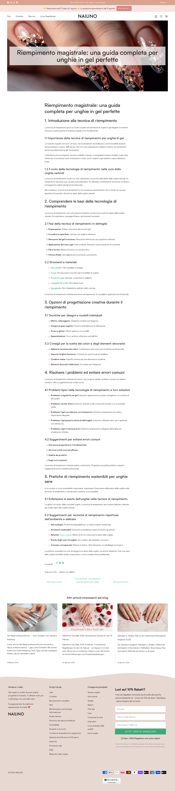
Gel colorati (92, 696)
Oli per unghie (65, 535)
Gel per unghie (94, 692)
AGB (51, 750)
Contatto (53, 696)
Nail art (90, 705)
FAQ (51, 705)
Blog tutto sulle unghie (58, 754)
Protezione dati (55, 746)
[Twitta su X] (57, 563)
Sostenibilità (54, 725)
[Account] (155, 16)
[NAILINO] (87, 16)
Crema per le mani (95, 717)
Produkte (19, 16)
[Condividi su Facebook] (60, 563)
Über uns (31, 16)
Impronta (53, 741)
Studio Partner (55, 716)
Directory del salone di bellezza (62, 720)
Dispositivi (92, 721)
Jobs (51, 692)
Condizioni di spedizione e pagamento (65, 733)
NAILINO (19, 772)
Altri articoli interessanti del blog (87, 597)
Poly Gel (91, 709)
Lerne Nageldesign (48, 16)
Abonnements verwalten (59, 701)
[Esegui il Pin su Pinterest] (63, 563)
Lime (90, 713)
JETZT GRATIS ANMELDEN (140, 731)
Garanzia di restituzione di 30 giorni (64, 737)
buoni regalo (93, 733)
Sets (9, 16)
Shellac (91, 701)
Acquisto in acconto (57, 729)
